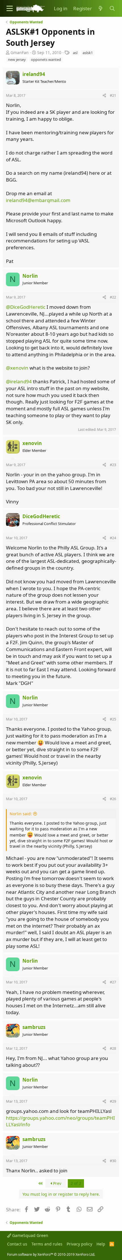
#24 (113, 537)
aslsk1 (88, 52)
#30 (113, 1160)
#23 (113, 464)
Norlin (30, 276)
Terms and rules (46, 1244)
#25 (113, 719)
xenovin (32, 443)
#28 (113, 1048)
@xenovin (17, 368)
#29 (113, 1101)
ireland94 (33, 74)
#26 (113, 798)
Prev (56, 1183)
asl (75, 52)
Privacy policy (79, 1244)
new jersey (17, 59)
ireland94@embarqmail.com (38, 200)
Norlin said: (21, 813)
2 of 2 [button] (76, 1183)
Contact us (17, 1244)
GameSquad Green (29, 1235)
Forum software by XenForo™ (51, 1254)
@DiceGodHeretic (25, 307)
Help (100, 1244)
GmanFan (19, 52)
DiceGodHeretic (41, 516)
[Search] (112, 8)
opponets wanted (46, 59)
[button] (9, 8)
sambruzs (33, 1027)
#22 (113, 297)
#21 (113, 95)
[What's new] (100, 8)
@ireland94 (19, 381)
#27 (113, 982)
